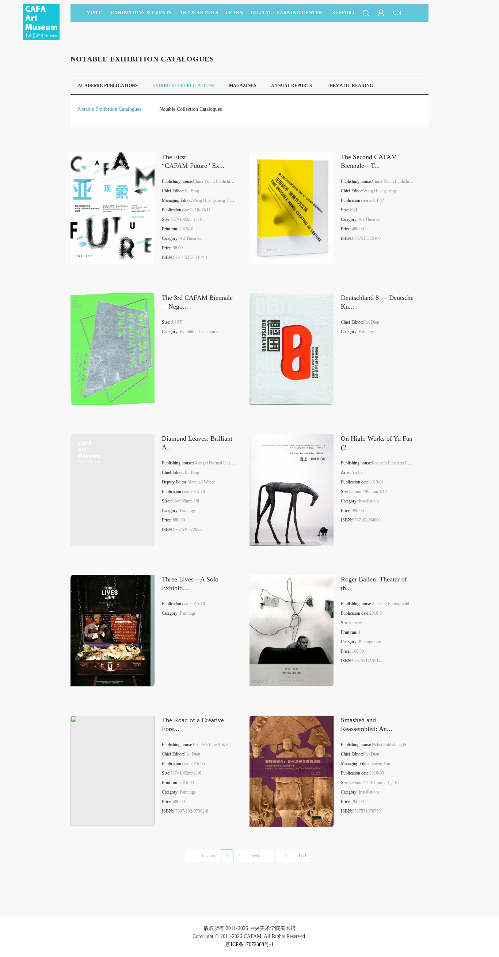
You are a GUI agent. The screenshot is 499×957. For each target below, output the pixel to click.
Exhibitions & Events (141, 12)
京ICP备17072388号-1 (249, 944)
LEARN (234, 12)
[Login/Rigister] (381, 13)
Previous (208, 855)
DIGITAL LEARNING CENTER (287, 12)
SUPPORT (343, 12)
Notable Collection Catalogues (190, 109)
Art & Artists (198, 12)
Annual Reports (291, 85)
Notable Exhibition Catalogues (109, 109)
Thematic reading (350, 85)
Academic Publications (108, 85)
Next (255, 855)
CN (397, 13)
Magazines (242, 85)
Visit (94, 12)
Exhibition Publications (183, 85)
